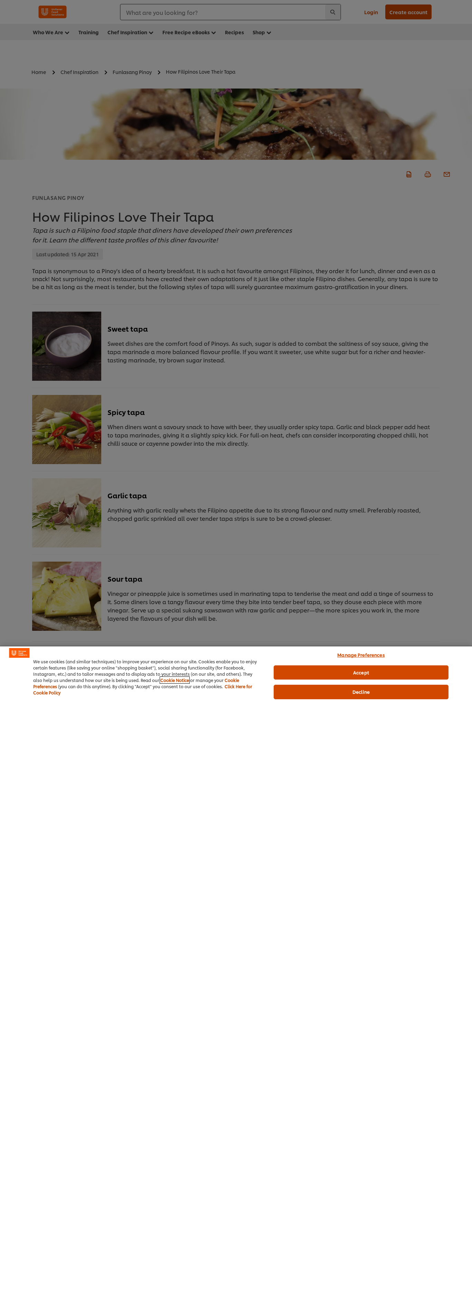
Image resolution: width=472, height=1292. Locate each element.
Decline (361, 692)
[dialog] (236, 969)
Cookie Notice (174, 680)
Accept (361, 672)
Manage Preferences (361, 655)
